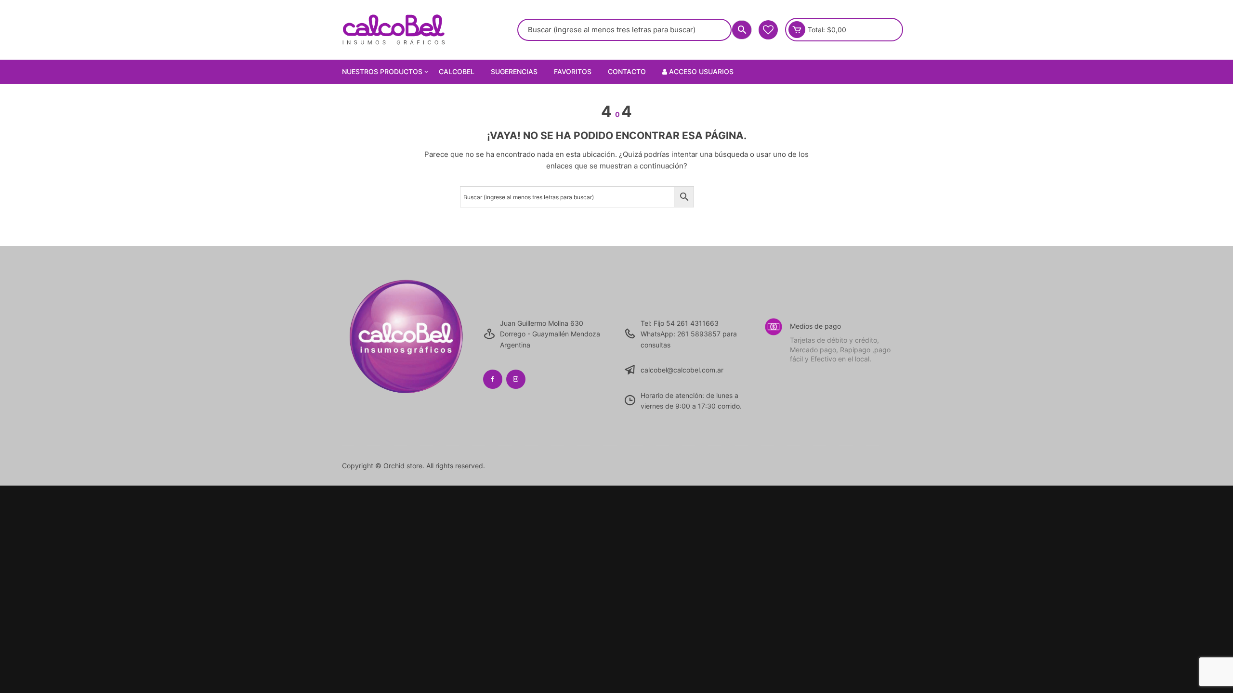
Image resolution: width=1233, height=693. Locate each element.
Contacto (627, 71)
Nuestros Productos (382, 71)
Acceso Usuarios (700, 71)
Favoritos (572, 71)
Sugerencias (514, 71)
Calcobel (456, 71)
